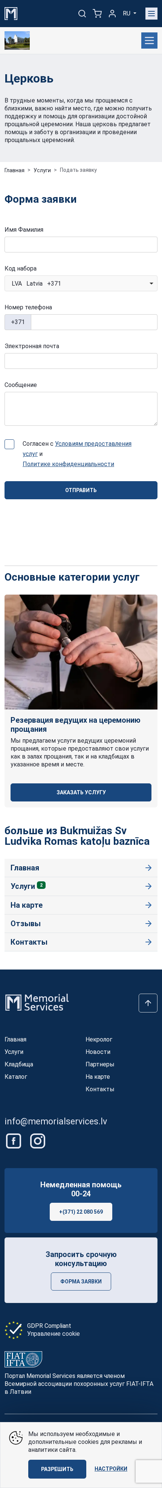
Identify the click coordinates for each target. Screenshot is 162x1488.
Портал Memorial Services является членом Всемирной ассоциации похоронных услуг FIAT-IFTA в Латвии (79, 1383)
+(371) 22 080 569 (81, 1212)
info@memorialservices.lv (56, 1121)
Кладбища (19, 1064)
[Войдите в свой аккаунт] (112, 14)
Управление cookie (53, 1333)
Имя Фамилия (24, 229)
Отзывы (26, 923)
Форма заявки (81, 1281)
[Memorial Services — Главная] (11, 13)
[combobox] (81, 283)
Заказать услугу (81, 792)
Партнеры (100, 1064)
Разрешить (57, 1469)
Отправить (81, 490)
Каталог (16, 1076)
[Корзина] (97, 14)
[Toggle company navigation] (149, 40)
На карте (27, 905)
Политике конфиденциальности (68, 464)
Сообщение (21, 384)
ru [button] (127, 13)
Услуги (42, 170)
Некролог (99, 1039)
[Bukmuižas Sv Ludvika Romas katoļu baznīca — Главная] (17, 40)
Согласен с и (77, 454)
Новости (98, 1051)
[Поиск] (82, 14)
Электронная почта (32, 346)
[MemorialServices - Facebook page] (14, 1140)
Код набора (21, 268)
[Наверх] (148, 1003)
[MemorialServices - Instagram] (38, 1140)
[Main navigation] (151, 14)
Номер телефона (28, 307)
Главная (14, 170)
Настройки (111, 1469)
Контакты (29, 942)
